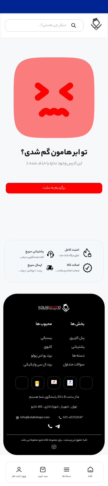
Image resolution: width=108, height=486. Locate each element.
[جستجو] (74, 25)
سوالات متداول (73, 365)
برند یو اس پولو (41, 356)
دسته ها (78, 356)
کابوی (48, 347)
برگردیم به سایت (54, 188)
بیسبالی (46, 338)
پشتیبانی (77, 347)
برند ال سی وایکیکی (38, 365)
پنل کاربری (77, 338)
